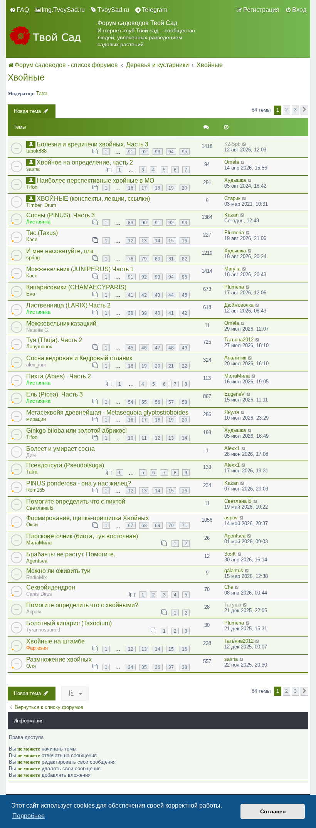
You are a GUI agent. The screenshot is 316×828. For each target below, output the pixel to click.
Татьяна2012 (239, 340)
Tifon (31, 187)
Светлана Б (40, 508)
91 (130, 151)
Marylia (232, 269)
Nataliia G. (38, 330)
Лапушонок (39, 346)
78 (130, 258)
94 (171, 151)
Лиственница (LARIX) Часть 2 (68, 305)
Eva (30, 294)
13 (144, 240)
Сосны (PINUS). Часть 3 (60, 215)
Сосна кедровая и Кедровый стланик (79, 358)
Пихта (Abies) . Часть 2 (58, 376)
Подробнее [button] (28, 816)
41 (130, 294)
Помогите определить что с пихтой (75, 501)
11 (144, 437)
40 (157, 313)
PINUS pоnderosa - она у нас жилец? (78, 483)
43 (157, 294)
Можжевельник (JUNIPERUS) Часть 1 (80, 269)
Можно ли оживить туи (58, 571)
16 (130, 187)
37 (171, 667)
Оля (31, 666)
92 (144, 151)
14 (157, 240)
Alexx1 (232, 448)
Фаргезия (37, 648)
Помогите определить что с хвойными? (82, 605)
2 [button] (286, 109)
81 (171, 258)
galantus (233, 570)
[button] (304, 110)
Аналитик (235, 358)
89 (130, 222)
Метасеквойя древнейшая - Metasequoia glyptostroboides (107, 412)
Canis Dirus (39, 594)
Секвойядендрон (50, 587)
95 (184, 151)
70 (171, 525)
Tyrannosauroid (43, 630)
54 (130, 402)
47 (157, 347)
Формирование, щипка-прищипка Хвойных (87, 518)
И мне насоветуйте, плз (59, 251)
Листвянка (38, 222)
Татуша (232, 605)
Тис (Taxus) (42, 233)
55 (144, 402)
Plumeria (234, 232)
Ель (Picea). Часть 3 (54, 394)
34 (130, 667)
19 (171, 187)
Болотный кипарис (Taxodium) (69, 623)
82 (184, 258)
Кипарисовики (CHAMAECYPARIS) (76, 287)
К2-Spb (232, 144)
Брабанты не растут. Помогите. (70, 554)
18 (157, 187)
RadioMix (36, 577)
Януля (231, 412)
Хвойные (26, 77)
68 (144, 525)
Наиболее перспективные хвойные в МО (95, 180)
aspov (231, 518)
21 (171, 365)
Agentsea (234, 536)
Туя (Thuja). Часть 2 (54, 340)
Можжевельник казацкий (61, 323)
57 (171, 402)
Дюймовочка (239, 305)
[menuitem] (19, 10)
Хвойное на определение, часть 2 (85, 162)
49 (184, 347)
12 (130, 240)
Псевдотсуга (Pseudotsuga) (65, 465)
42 (144, 294)
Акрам (33, 612)
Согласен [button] (273, 811)
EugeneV (234, 394)
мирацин (36, 419)
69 (157, 525)
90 (144, 222)
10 (130, 437)
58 (184, 402)
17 (144, 187)
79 (144, 258)
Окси (32, 524)
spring (33, 257)
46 (144, 347)
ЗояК (230, 554)
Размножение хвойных (59, 659)
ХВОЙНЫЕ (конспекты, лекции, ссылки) (93, 198)
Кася (31, 239)
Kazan (231, 215)
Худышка (235, 180)
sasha (33, 169)
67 (130, 525)
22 (184, 365)
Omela (231, 162)
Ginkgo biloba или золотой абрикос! (76, 430)
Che (228, 587)
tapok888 (36, 151)
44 (171, 294)
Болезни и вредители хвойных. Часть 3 (92, 144)
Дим (31, 455)
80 (157, 258)
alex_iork (36, 365)
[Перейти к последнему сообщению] (244, 144)
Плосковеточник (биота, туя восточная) (82, 536)
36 (157, 667)
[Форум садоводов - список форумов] (51, 37)
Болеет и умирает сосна (60, 448)
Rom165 (35, 490)
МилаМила (237, 376)
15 (171, 240)
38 (130, 313)
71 (184, 525)
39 (144, 313)
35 (144, 667)
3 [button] (295, 109)
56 (157, 402)
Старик (232, 198)
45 (184, 294)
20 (184, 187)
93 (157, 151)
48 (171, 347)
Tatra (41, 93)
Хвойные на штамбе (55, 641)
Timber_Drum (41, 205)
